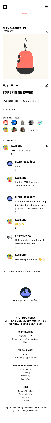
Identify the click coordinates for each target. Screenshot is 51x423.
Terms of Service (25, 391)
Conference (25, 369)
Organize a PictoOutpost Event (25, 339)
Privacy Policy (25, 394)
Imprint (25, 397)
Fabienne (16, 146)
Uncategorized (12, 100)
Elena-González (15, 28)
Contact (25, 400)
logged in (23, 271)
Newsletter (25, 379)
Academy (25, 372)
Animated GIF (31, 100)
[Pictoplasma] (5, 7)
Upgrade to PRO (25, 336)
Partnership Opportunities (26, 357)
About (25, 354)
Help (25, 342)
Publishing (25, 376)
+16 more (33, 129)
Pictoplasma (23, 235)
